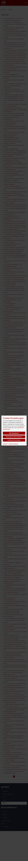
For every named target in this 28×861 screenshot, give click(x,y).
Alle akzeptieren (14, 433)
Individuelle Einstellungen (14, 440)
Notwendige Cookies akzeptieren (14, 436)
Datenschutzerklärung (13, 444)
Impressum (5, 444)
